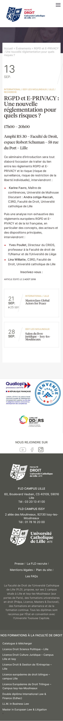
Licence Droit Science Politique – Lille (25, 649)
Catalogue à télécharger (17, 643)
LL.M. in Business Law (15, 703)
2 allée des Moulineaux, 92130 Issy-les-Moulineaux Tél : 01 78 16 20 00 (31, 518)
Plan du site (44, 570)
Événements (23, 48)
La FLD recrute (37, 563)
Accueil (8, 48)
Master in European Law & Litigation (24, 709)
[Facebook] (32, 450)
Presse (19, 563)
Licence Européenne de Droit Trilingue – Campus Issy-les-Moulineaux (26, 686)
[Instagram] (40, 450)
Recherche (10, 92)
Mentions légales (21, 570)
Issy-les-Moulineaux (35, 89)
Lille (51, 89)
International (12, 89)
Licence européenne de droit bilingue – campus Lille (26, 676)
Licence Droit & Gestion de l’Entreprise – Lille (27, 666)
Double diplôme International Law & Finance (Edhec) (24, 696)
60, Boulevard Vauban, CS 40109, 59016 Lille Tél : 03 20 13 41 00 (31, 497)
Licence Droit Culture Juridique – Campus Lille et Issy (27, 657)
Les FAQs (31, 576)
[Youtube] (23, 450)
